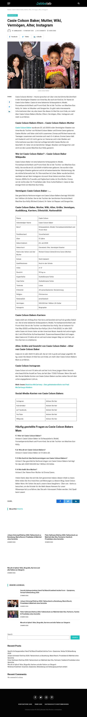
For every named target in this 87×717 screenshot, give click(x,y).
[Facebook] (9, 102)
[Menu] (8, 3)
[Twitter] (9, 107)
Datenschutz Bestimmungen (57, 704)
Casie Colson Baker (23, 128)
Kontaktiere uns (25, 704)
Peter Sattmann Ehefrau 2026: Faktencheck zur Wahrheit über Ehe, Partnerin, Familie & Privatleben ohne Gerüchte (61, 537)
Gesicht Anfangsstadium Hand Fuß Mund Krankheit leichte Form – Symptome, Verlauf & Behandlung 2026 (47, 591)
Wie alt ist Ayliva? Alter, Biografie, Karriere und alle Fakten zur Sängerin (23, 569)
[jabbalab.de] (44, 3)
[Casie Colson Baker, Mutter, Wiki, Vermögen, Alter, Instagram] (43, 65)
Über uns (38, 704)
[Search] (78, 3)
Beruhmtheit (12, 15)
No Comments (41, 30)
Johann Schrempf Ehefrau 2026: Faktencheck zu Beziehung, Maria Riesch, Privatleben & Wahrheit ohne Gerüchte (24, 537)
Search (10, 634)
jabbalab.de (17, 30)
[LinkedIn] (9, 111)
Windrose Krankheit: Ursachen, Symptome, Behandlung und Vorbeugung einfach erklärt (37, 667)
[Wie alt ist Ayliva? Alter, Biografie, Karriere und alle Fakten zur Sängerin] (24, 555)
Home (9, 9)
